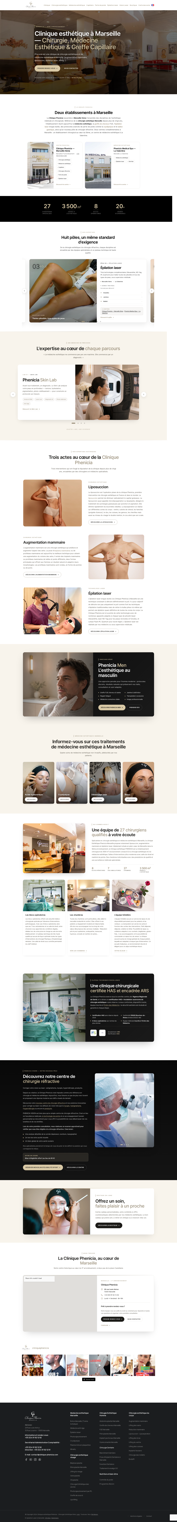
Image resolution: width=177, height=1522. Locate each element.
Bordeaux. (94, 1514)
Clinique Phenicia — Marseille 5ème (112, 311)
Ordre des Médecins (111, 1005)
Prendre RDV (134, 707)
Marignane (54, 1518)
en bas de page (77, 77)
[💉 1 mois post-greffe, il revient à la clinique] (55, 1365)
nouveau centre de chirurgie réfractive (50, 1103)
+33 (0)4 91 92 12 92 (111, 1295)
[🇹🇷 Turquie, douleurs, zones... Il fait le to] (77, 1365)
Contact (149, 1516)
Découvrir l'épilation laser (102, 631)
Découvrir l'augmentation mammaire (41, 574)
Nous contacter (71, 68)
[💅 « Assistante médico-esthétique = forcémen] (144, 1365)
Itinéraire (104, 1325)
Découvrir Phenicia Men (111, 707)
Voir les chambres (77, 951)
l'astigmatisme (75, 1106)
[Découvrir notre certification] (54, 1008)
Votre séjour (119, 951)
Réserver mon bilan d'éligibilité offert (42, 1167)
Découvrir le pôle (106, 317)
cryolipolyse (108, 127)
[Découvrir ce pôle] (63, 290)
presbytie (48, 1109)
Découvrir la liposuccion (102, 522)
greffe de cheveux (102, 124)
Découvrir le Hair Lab (30, 407)
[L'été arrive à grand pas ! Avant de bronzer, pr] (99, 1365)
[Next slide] (151, 290)
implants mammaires (62, 551)
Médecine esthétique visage (121, 268)
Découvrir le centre (62, 184)
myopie (66, 1106)
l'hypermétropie (29, 1109)
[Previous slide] (24, 290)
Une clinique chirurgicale (119, 988)
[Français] (153, 5)
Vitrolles (48, 1518)
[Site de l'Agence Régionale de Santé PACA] (93, 1033)
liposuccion (93, 498)
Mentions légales (136, 1516)
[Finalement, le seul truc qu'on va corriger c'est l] (32, 1365)
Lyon (78, 1514)
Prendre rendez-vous (46, 68)
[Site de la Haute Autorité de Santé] (102, 1033)
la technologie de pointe (51, 1116)
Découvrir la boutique (107, 1225)
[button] (75, 321)
